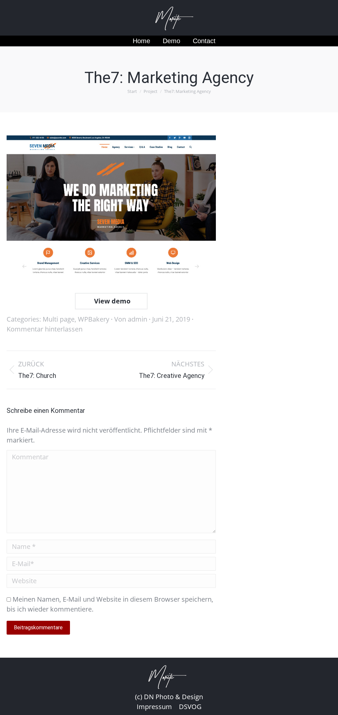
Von (130, 319)
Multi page (59, 319)
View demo (111, 301)
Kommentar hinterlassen (45, 329)
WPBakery (93, 319)
